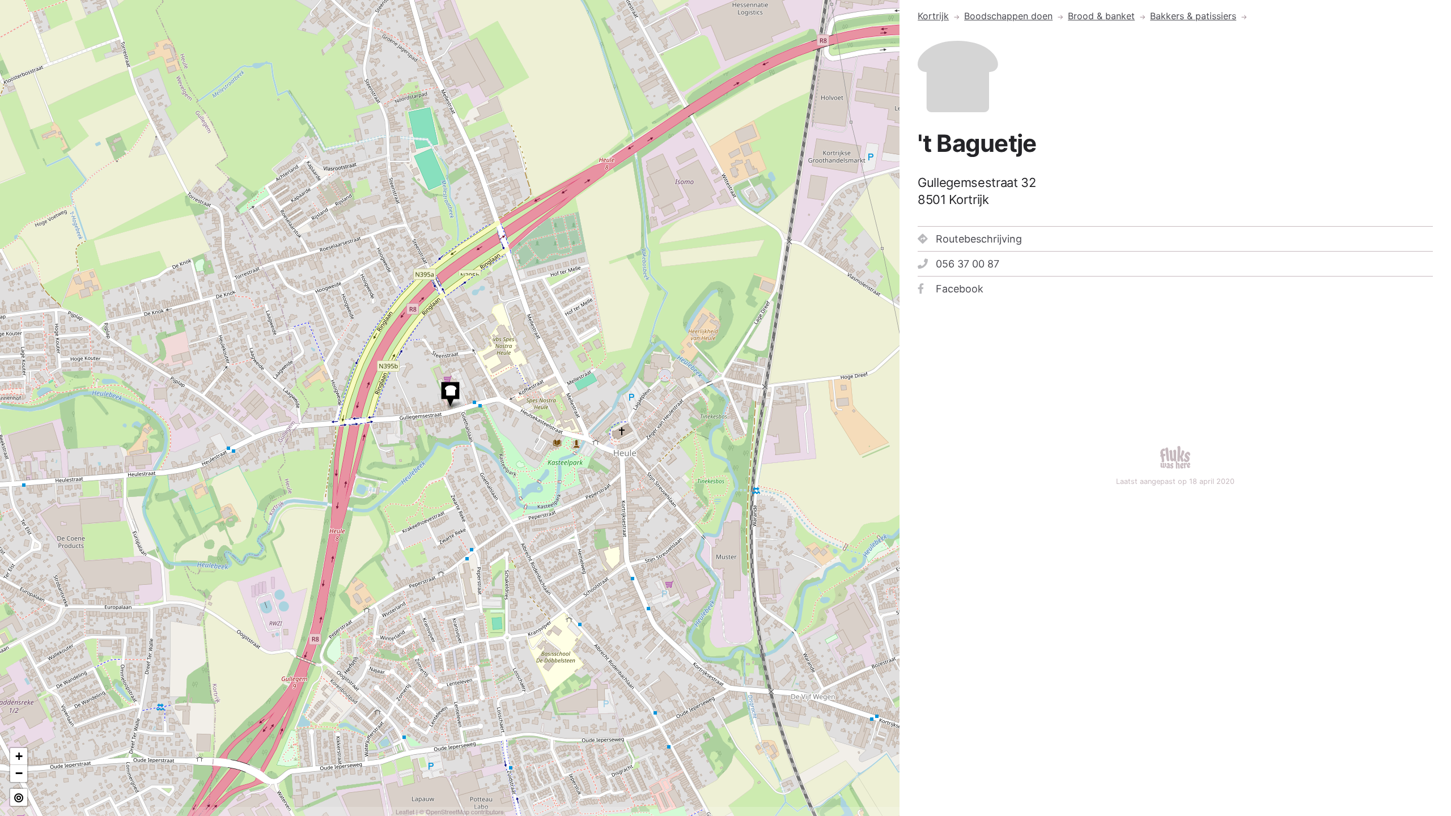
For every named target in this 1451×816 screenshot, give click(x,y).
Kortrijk (933, 16)
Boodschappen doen (1008, 16)
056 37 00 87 (967, 264)
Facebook (959, 289)
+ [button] (19, 756)
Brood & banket (1101, 16)
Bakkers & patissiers (1193, 16)
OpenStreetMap (447, 811)
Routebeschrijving (979, 239)
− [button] (19, 773)
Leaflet (405, 811)
